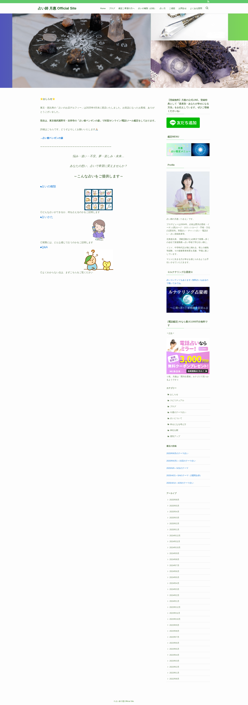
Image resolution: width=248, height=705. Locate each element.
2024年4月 (174, 583)
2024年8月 (174, 559)
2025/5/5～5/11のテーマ (177, 468)
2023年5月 (174, 649)
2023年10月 (174, 619)
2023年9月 (174, 625)
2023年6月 (174, 643)
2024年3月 (174, 589)
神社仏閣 (174, 430)
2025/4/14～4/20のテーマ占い (180, 483)
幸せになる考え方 (178, 424)
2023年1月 (174, 673)
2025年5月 (174, 506)
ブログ (173, 406)
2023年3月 (174, 661)
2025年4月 (174, 511)
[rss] (208, 1)
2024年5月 (174, 577)
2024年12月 (174, 535)
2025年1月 (174, 529)
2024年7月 (174, 565)
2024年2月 (174, 595)
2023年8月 (174, 631)
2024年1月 (174, 601)
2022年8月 (174, 679)
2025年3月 (174, 517)
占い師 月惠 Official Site (57, 8)
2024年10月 (174, 547)
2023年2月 (174, 667)
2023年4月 (174, 655)
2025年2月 (174, 523)
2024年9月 (174, 553)
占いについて (176, 418)
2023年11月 (174, 613)
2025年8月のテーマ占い (177, 453)
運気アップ (175, 436)
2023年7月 (174, 637)
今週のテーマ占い (178, 412)
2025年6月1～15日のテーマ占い (181, 461)
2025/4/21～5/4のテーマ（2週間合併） (184, 475)
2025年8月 (174, 500)
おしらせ (174, 394)
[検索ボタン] (207, 8)
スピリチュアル (177, 400)
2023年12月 (174, 607)
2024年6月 (174, 571)
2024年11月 (174, 541)
